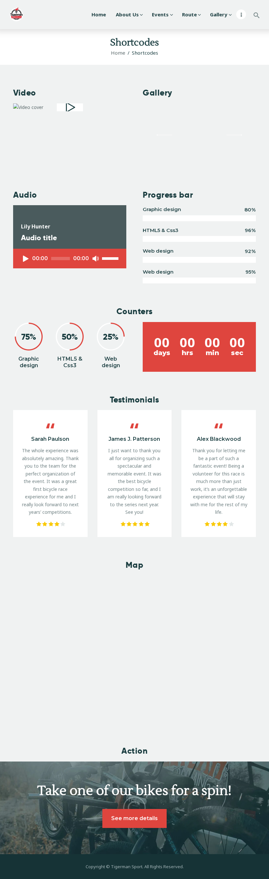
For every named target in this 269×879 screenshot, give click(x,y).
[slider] (111, 258)
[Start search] (256, 15)
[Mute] (95, 258)
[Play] (25, 258)
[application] (70, 258)
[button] (164, 135)
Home (118, 53)
